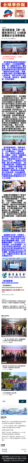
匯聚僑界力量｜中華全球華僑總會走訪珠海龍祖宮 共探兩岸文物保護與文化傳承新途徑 (14, 422)
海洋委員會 (8, 281)
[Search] (26, 21)
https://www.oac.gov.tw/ (10, 283)
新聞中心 (13, 38)
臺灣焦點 (9, 389)
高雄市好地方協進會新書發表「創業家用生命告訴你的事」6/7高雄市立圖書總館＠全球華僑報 (14, 301)
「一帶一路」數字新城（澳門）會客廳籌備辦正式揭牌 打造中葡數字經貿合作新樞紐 (14, 426)
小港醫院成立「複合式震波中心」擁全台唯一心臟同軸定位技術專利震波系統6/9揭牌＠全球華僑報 (14, 307)
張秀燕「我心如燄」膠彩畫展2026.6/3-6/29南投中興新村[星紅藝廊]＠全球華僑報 (13, 433)
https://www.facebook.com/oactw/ (12, 287)
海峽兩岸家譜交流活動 (7, 430)
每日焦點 (4, 27)
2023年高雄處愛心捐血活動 (9, 393)
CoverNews (13, 460)
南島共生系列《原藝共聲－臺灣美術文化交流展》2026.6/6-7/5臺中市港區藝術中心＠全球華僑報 (14, 438)
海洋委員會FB (7, 285)
